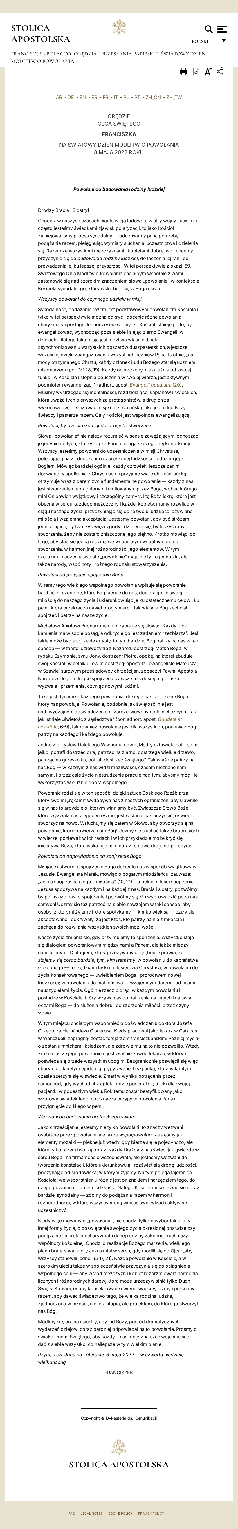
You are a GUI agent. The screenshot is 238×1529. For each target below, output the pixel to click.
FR (105, 97)
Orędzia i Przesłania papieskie (116, 53)
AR (59, 97)
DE (71, 97)
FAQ (71, 1514)
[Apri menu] (221, 29)
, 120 (155, 385)
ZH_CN (153, 97)
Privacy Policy (151, 1514)
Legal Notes (91, 1514)
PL (126, 97)
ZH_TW (174, 97)
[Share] (221, 72)
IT (116, 97)
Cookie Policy (120, 1514)
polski (204, 42)
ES (94, 97)
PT (137, 97)
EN (83, 97)
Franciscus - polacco (41, 53)
